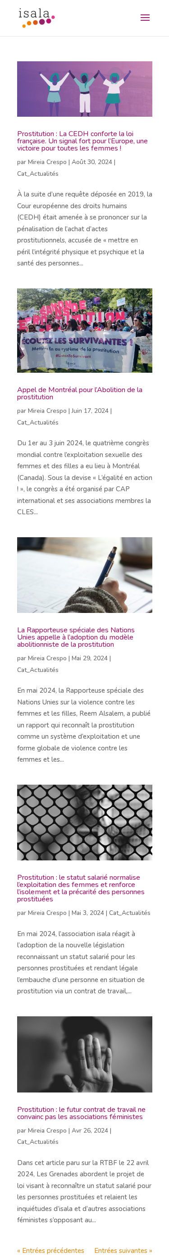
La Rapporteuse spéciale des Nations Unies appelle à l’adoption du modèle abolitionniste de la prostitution (76, 637)
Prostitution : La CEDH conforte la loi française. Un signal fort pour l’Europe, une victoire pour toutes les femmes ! (82, 141)
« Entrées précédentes (50, 1250)
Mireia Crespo (47, 162)
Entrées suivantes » (123, 1250)
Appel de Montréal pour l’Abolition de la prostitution (79, 393)
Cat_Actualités (38, 173)
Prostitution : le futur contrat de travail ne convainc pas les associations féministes (81, 1113)
